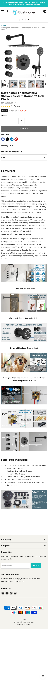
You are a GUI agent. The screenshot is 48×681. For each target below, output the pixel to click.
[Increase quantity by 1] (21, 121)
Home (3, 26)
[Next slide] (45, 84)
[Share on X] (7, 139)
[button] (5, 84)
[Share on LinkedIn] (12, 139)
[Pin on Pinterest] (16, 139)
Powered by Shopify (24, 625)
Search (24, 620)
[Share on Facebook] (3, 139)
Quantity (4, 116)
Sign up (36, 565)
